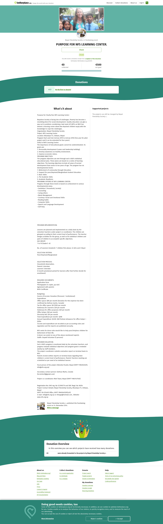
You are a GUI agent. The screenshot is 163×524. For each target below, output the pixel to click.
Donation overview (87, 485)
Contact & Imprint (42, 489)
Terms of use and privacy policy (114, 476)
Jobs (38, 484)
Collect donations (121, 3)
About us (133, 3)
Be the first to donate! (63, 90)
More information (47, 519)
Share (81, 50)
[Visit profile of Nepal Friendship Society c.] (81, 32)
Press (38, 486)
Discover (110, 3)
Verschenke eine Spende (112, 478)
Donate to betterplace (88, 478)
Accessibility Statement (43, 492)
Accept (120, 519)
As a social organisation (66, 473)
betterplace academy (43, 478)
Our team (39, 481)
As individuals (63, 476)
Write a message (53, 408)
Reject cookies (96, 519)
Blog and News (41, 476)
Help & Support (109, 473)
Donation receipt (87, 488)
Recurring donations (88, 491)
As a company (63, 478)
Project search (86, 473)
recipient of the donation (93, 59)
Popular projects (87, 476)
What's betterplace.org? (44, 473)
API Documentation (42, 495)
